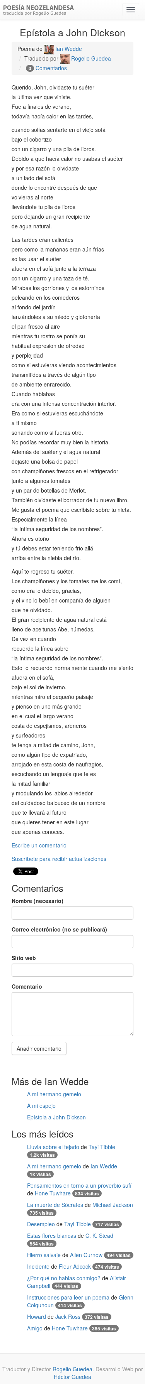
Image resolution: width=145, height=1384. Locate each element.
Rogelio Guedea (90, 58)
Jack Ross (67, 1316)
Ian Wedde (68, 48)
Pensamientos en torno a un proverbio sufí (79, 1185)
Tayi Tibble (102, 1147)
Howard (36, 1316)
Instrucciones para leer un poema (68, 1297)
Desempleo (41, 1224)
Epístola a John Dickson (56, 1117)
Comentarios (51, 68)
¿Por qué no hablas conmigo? (64, 1278)
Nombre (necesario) (37, 901)
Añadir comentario (39, 1048)
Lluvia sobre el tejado (53, 1147)
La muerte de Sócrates (55, 1204)
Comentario (27, 986)
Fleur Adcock (75, 1266)
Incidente (38, 1266)
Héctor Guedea (72, 1377)
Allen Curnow (86, 1255)
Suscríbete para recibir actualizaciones (59, 858)
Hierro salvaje (44, 1255)
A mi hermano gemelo (54, 1094)
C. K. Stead (99, 1235)
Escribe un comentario (39, 845)
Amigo (35, 1328)
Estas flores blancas (51, 1235)
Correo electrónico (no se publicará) (59, 929)
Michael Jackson (112, 1204)
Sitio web (24, 958)
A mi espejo (41, 1105)
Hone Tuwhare (53, 1193)
